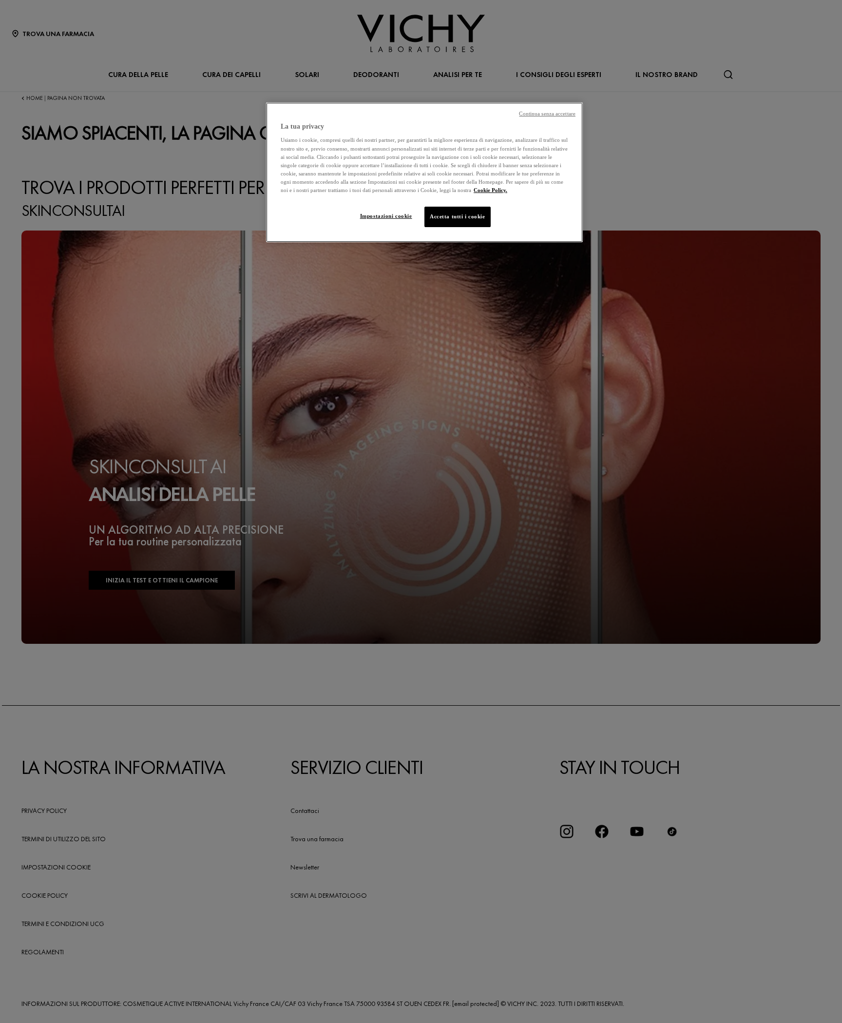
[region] (424, 172)
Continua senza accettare (547, 113)
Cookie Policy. (490, 190)
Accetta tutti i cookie (457, 216)
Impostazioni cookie (386, 216)
